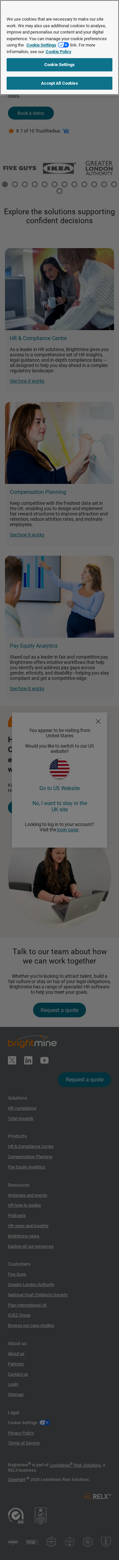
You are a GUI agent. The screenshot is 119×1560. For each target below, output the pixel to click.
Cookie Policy (58, 51)
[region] (59, 47)
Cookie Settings (41, 45)
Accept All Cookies (59, 83)
